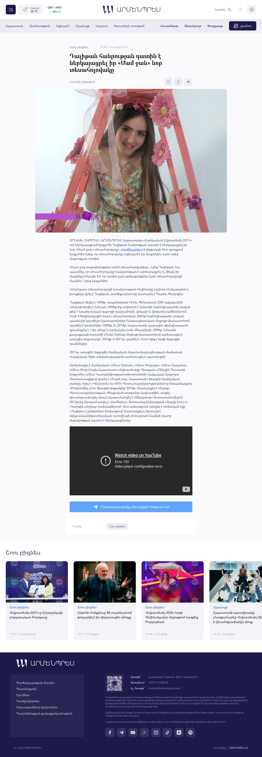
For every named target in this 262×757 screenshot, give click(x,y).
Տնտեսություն (40, 26)
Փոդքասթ (215, 26)
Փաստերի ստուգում (129, 26)
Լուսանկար (169, 26)
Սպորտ (102, 26)
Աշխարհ (62, 26)
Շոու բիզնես (117, 526)
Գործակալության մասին (35, 683)
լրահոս (246, 26)
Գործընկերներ (28, 701)
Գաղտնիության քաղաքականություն (44, 713)
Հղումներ (23, 695)
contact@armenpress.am (164, 688)
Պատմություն (26, 689)
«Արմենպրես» (131, 249)
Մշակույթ (83, 26)
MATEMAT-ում (239, 748)
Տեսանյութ (193, 26)
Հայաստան (14, 26)
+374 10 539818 (158, 682)
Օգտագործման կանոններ (37, 707)
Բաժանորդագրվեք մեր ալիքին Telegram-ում (135, 507)
